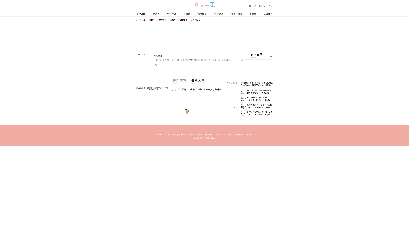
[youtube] (250, 6)
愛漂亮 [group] (156, 13)
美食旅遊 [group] (140, 13)
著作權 (200, 135)
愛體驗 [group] (252, 13)
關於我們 (239, 135)
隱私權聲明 (208, 135)
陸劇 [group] (152, 20)
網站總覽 (249, 135)
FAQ (168, 135)
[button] (270, 6)
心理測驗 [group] (141, 20)
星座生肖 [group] (162, 20)
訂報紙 (229, 135)
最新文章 (180, 80)
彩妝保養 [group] (183, 20)
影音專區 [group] (218, 13)
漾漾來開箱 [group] (236, 13)
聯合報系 (219, 135)
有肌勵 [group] (187, 13)
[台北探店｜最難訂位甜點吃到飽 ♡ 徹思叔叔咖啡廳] (152, 97)
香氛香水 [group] (196, 20)
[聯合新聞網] (196, 5)
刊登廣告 (160, 135)
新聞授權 (182, 135)
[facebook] (260, 6)
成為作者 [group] (268, 13)
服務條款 (193, 135)
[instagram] (255, 6)
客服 (173, 135)
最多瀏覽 (198, 80)
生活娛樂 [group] (171, 13)
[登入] (265, 6)
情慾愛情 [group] (202, 13)
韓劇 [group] (173, 20)
